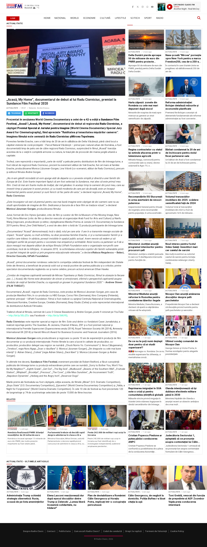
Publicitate (65, 531)
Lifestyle (120, 17)
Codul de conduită (112, 531)
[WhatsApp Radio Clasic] (147, 7)
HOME (47, 17)
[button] (178, 7)
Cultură (105, 17)
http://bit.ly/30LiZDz (19, 315)
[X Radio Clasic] (137, 7)
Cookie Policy (177, 531)
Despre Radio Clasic (33, 531)
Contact (51, 531)
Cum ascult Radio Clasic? (87, 531)
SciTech (135, 17)
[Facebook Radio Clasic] (133, 7)
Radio (159, 17)
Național (60, 17)
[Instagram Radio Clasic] (142, 7)
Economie (89, 17)
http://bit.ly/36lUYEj (57, 315)
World (74, 17)
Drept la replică (133, 531)
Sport (148, 17)
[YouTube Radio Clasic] (152, 7)
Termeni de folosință (156, 531)
